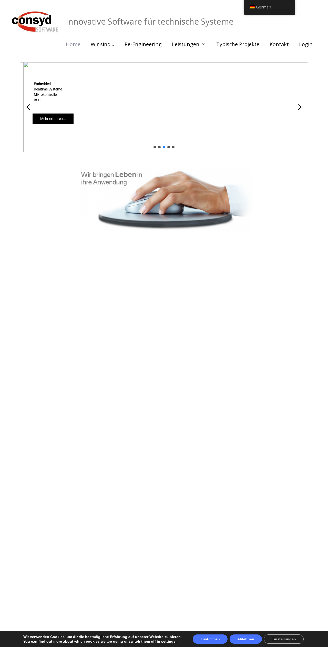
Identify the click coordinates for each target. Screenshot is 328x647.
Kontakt (279, 44)
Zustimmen (210, 639)
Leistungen (185, 44)
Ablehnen (245, 639)
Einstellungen (284, 639)
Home (73, 44)
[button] (28, 107)
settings (168, 641)
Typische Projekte (237, 44)
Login (306, 44)
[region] (164, 107)
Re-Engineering (143, 44)
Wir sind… (102, 44)
